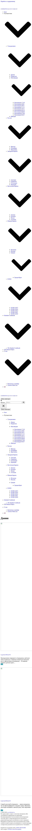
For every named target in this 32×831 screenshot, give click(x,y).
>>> (2, 664)
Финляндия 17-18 (19, 102)
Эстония (13, 219)
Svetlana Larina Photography (14, 829)
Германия (13, 181)
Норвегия (14, 76)
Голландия (14, 183)
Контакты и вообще (13, 383)
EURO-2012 (14, 311)
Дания (13, 74)
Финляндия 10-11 (19, 108)
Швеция (13, 116)
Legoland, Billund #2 (6, 654)
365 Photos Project (9, 349)
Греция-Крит (18, 277)
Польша (13, 216)
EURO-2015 (14, 307)
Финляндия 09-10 (19, 110)
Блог (5, 12)
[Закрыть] (3, 406)
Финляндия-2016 (19, 104)
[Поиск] (1, 400)
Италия (13, 251)
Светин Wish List (12, 385)
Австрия (13, 180)
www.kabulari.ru (11, 812)
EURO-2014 (14, 309)
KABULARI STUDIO (21, 827)
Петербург (14, 148)
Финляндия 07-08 (19, 113)
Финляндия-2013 (19, 105)
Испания (13, 249)
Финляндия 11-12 (19, 107)
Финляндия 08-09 (19, 112)
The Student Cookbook (14, 348)
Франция (13, 184)
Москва (13, 146)
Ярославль (14, 149)
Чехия (12, 218)
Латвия (13, 215)
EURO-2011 (14, 312)
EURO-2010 (14, 314)
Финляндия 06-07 (19, 115)
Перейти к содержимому (8, 1)
